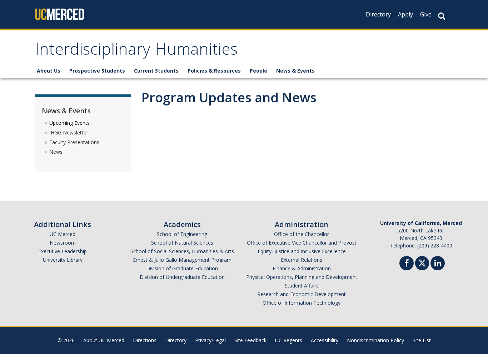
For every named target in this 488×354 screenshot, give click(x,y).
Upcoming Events (69, 122)
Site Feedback (250, 340)
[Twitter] (422, 262)
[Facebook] (406, 264)
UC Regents (288, 340)
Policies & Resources (214, 70)
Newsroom (63, 242)
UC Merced (62, 234)
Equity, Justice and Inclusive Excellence (302, 251)
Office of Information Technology (301, 302)
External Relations (301, 259)
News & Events (295, 70)
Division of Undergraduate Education (182, 277)
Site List (422, 340)
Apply (405, 14)
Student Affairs (302, 285)
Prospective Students (97, 70)
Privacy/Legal (210, 340)
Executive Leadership (62, 251)
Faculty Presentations (74, 142)
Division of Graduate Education (182, 268)
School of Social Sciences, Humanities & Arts (182, 251)
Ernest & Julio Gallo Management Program (182, 259)
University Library (63, 259)
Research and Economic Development (301, 294)
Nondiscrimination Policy (375, 340)
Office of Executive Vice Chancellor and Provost (302, 242)
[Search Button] (441, 16)
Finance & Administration (302, 268)
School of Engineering (182, 234)
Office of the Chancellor (301, 234)
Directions (144, 340)
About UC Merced (103, 340)
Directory (378, 14)
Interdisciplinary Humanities (136, 51)
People (258, 70)
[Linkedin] (437, 264)
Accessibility (324, 340)
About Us (48, 70)
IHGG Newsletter (68, 132)
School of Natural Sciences (182, 242)
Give (426, 14)
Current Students (156, 70)
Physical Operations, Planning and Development (301, 277)
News (56, 151)
